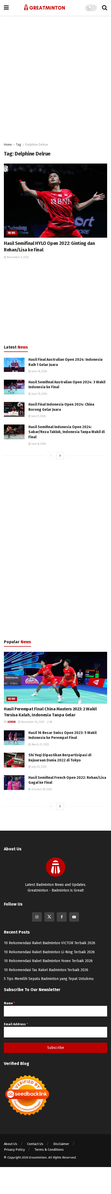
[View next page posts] (60, 455)
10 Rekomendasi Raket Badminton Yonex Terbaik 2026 (48, 961)
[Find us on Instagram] (37, 917)
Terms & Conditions (49, 1149)
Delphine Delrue (36, 144)
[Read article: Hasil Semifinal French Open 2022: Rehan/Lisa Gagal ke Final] (14, 782)
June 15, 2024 (39, 393)
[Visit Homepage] (44, 8)
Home (8, 144)
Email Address (16, 1024)
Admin (11, 722)
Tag (18, 144)
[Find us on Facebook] (62, 917)
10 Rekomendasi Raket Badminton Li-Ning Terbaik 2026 (49, 952)
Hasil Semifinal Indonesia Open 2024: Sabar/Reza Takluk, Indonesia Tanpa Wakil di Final (66, 432)
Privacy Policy (14, 1149)
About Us (10, 1144)
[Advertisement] (55, 76)
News (11, 233)
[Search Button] (104, 8)
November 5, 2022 (17, 257)
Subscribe (55, 1047)
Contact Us (35, 1144)
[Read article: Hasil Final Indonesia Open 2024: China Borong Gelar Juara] (14, 409)
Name (9, 1003)
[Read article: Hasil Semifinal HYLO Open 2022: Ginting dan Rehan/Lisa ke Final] (55, 201)
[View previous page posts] (51, 455)
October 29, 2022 (41, 789)
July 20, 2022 (39, 766)
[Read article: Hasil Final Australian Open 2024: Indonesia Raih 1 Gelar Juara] (14, 364)
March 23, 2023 (40, 744)
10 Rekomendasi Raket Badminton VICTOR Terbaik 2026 (49, 943)
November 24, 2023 (32, 722)
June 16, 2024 (39, 371)
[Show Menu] (6, 8)
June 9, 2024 (38, 416)
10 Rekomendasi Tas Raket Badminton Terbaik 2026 (46, 970)
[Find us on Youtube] (74, 917)
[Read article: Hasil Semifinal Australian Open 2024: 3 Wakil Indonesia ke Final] (14, 387)
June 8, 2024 (38, 444)
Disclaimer (61, 1144)
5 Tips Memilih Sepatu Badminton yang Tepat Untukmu (48, 979)
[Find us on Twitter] (49, 917)
